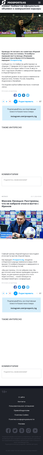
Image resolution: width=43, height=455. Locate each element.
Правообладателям (21, 410)
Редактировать (26, 101)
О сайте (21, 397)
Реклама (21, 424)
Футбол (5, 196)
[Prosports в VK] (21, 430)
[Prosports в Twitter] (15, 430)
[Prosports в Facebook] (8, 430)
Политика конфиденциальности (21, 419)
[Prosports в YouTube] (35, 430)
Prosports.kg (16, 60)
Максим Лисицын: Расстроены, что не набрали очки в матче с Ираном (20, 204)
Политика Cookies (21, 415)
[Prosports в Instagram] (28, 430)
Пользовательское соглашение (21, 406)
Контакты (21, 401)
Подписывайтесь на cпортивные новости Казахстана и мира (22, 113)
